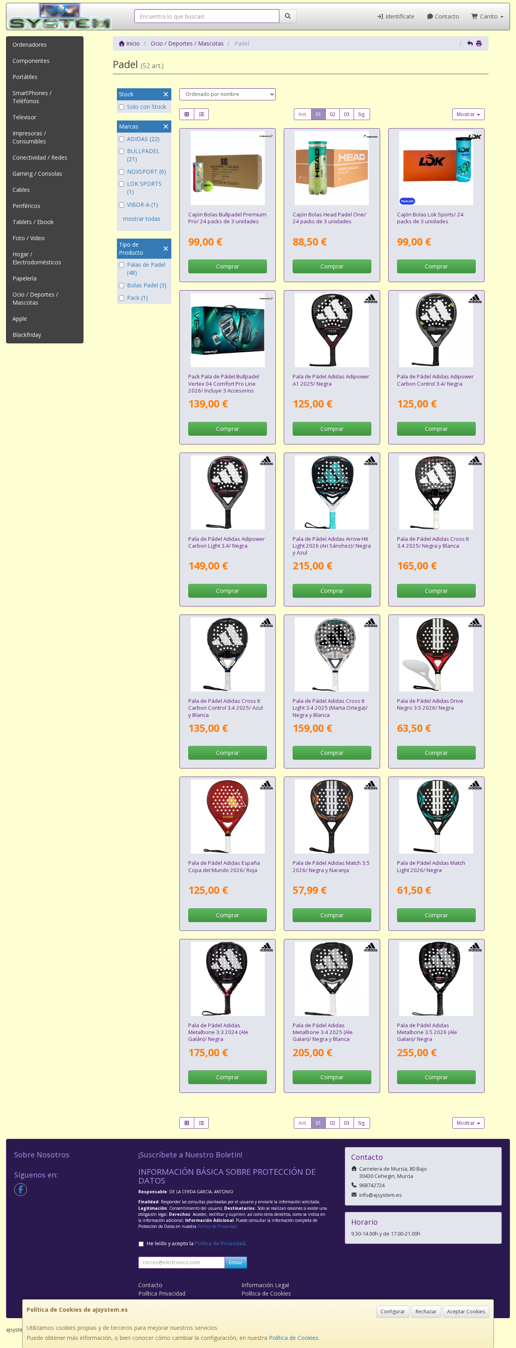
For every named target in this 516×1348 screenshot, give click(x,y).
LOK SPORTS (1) (144, 187)
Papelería (24, 278)
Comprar (227, 266)
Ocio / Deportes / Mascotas (35, 298)
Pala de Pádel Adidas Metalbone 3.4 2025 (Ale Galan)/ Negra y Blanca (323, 1032)
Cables (21, 189)
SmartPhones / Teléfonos (32, 97)
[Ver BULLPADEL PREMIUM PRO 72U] (228, 168)
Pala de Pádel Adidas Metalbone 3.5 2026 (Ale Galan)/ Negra (427, 1032)
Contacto (446, 16)
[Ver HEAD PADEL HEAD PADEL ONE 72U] (332, 168)
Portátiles (24, 77)
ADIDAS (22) (143, 139)
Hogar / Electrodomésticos (36, 258)
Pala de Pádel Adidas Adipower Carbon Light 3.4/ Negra (226, 542)
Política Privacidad (161, 1293)
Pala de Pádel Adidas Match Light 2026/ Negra (431, 866)
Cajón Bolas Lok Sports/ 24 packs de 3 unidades (430, 218)
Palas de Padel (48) (146, 268)
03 (347, 114)
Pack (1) (137, 297)
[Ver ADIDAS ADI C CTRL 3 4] (436, 330)
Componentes (31, 60)
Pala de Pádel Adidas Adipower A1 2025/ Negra (331, 380)
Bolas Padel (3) (146, 285)
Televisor (24, 117)
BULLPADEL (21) (143, 155)
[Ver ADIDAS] (332, 330)
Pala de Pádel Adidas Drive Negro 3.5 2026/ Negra (430, 704)
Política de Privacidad (217, 1226)
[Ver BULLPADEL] (228, 330)
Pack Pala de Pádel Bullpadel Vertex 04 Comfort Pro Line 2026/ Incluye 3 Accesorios (223, 383)
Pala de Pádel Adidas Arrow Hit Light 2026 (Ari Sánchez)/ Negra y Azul (332, 546)
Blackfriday (26, 335)
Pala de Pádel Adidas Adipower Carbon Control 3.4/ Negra (435, 380)
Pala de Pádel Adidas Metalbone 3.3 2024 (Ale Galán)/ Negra (218, 1032)
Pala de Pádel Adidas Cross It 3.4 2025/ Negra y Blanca (433, 542)
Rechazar (426, 1311)
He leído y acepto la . (196, 1243)
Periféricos (26, 206)
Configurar (393, 1311)
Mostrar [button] (466, 114)
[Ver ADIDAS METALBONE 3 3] (228, 979)
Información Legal (265, 1285)
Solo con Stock (146, 106)
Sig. (362, 114)
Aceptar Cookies (466, 1311)
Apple (19, 318)
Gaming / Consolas (37, 173)
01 (318, 114)
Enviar (236, 1262)
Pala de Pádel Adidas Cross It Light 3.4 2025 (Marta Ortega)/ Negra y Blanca (330, 708)
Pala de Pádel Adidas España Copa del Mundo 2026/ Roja (224, 866)
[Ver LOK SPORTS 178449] (436, 168)
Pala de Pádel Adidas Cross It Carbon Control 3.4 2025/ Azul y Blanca (225, 708)
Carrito (489, 16)
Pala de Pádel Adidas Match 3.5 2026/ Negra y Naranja (331, 866)
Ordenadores (29, 44)
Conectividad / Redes (39, 157)
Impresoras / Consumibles (29, 137)
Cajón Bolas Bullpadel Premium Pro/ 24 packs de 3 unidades (227, 218)
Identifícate (399, 16)
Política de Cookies (293, 1338)
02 (332, 114)
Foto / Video (28, 238)
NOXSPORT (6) (146, 171)
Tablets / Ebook (33, 222)
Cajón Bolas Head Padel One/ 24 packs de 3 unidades (329, 218)
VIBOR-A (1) (142, 204)
